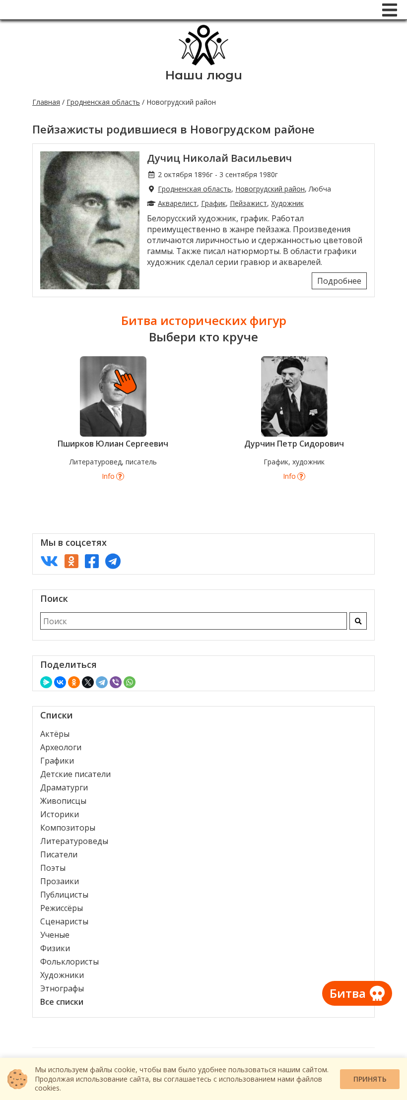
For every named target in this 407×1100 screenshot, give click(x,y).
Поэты (53, 867)
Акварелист (177, 203)
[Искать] (358, 621)
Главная (46, 102)
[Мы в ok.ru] (71, 561)
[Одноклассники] (74, 682)
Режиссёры (61, 908)
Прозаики (59, 881)
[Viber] (116, 682)
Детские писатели (75, 774)
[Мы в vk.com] (49, 561)
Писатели (58, 854)
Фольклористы (69, 961)
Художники (62, 975)
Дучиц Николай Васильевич (219, 158)
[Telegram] (102, 682)
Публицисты (64, 894)
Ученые (54, 934)
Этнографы (62, 988)
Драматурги (64, 787)
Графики (57, 760)
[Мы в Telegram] (113, 561)
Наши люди (203, 75)
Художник (287, 203)
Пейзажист (248, 203)
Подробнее (339, 280)
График (213, 203)
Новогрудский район (270, 189)
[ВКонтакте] (60, 682)
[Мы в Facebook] (92, 561)
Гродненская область (103, 102)
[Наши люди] (203, 62)
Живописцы (63, 800)
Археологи (60, 747)
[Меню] (390, 10)
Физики (55, 948)
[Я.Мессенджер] (46, 682)
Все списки (61, 1001)
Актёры (54, 733)
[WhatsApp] (130, 682)
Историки (59, 814)
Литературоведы (74, 841)
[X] (88, 682)
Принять (370, 1079)
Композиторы (67, 827)
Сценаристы (64, 921)
